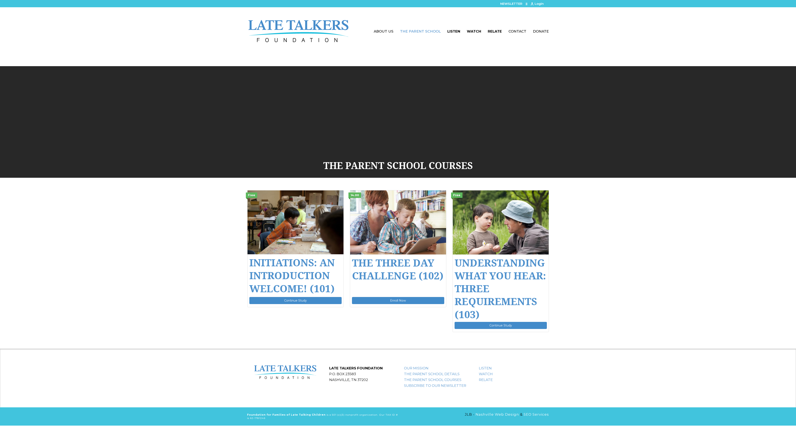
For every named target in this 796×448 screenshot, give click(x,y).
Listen (453, 31)
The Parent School (420, 31)
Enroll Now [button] (398, 300)
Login (539, 4)
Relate (495, 31)
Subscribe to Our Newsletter (435, 385)
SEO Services (536, 414)
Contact (517, 31)
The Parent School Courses (432, 380)
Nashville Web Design (497, 414)
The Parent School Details (432, 374)
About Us (383, 31)
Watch (474, 31)
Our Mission (416, 368)
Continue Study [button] (295, 300)
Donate (541, 31)
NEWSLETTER (511, 4)
